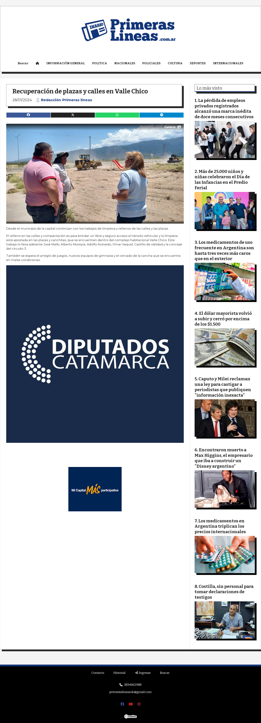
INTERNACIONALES (228, 63)
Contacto (97, 673)
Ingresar (144, 673)
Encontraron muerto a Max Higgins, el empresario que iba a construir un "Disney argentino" (224, 458)
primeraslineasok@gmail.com (130, 692)
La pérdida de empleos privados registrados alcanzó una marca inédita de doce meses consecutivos (224, 108)
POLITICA (99, 63)
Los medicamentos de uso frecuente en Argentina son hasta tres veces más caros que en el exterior (224, 250)
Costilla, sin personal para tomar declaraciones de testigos (224, 592)
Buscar (23, 63)
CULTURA (175, 63)
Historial (119, 673)
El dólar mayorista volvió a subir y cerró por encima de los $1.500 (223, 319)
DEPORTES (198, 63)
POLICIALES (151, 63)
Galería (170, 127)
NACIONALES (124, 63)
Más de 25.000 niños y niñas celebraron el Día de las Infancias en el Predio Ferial (222, 179)
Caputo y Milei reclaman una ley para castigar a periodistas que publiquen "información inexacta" (223, 387)
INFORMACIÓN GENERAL (65, 63)
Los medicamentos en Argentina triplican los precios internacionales (220, 526)
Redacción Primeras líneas (66, 100)
